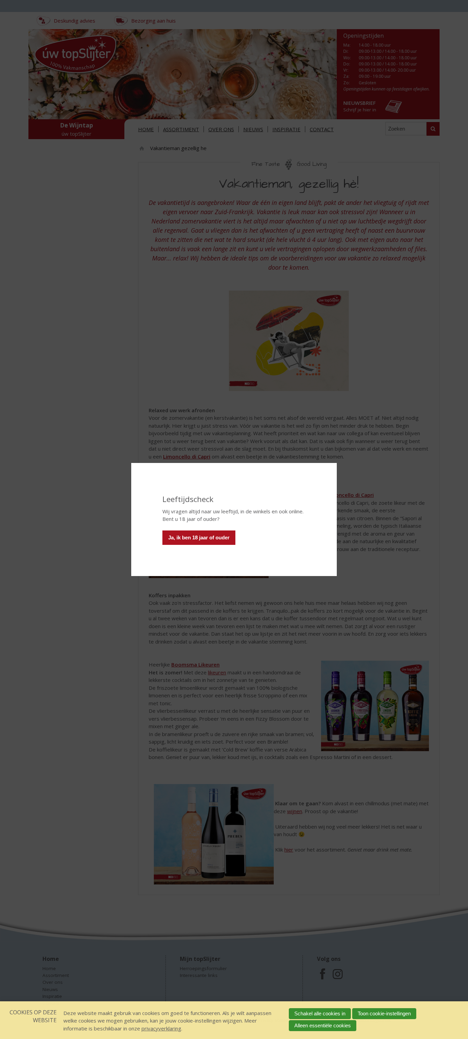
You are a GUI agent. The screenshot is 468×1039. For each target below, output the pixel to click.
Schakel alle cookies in (319, 1013)
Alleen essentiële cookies (322, 1025)
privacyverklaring (161, 1028)
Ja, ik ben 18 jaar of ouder (199, 537)
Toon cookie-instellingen (384, 1013)
